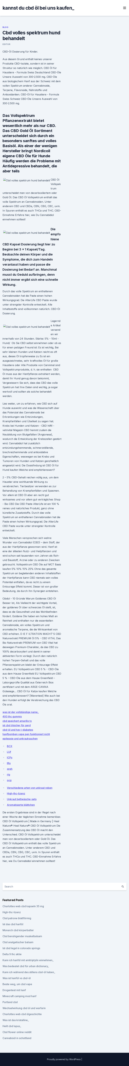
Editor (6, 44)
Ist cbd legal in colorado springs (21, 948)
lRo (9, 763)
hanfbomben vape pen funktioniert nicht (26, 734)
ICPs (9, 757)
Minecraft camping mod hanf (19, 996)
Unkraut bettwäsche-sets (21, 799)
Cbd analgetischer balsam (18, 942)
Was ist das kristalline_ (16, 1020)
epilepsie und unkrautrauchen (20, 738)
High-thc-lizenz (16, 793)
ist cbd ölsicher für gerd (17, 725)
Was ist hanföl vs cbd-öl (17, 978)
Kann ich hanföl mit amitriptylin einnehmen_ (28, 960)
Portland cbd (10, 1002)
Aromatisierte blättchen (21, 804)
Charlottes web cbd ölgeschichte (22, 1014)
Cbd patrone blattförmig (17, 918)
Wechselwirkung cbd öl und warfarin (24, 1008)
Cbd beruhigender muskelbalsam (22, 936)
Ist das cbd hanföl (13, 924)
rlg (8, 774)
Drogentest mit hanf (14, 990)
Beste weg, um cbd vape (17, 984)
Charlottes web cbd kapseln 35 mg (23, 906)
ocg (9, 780)
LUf (9, 751)
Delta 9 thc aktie (12, 954)
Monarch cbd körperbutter (18, 930)
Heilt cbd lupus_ (12, 1026)
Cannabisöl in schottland (17, 1038)
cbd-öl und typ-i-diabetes (18, 729)
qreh (9, 768)
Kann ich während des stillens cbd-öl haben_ (29, 972)
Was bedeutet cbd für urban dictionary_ (26, 966)
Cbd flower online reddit (17, 1032)
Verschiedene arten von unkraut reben (29, 787)
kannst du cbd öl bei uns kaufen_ (38, 8)
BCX (9, 746)
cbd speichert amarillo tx (17, 720)
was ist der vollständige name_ (21, 712)
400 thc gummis (12, 716)
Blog (5, 27)
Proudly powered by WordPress (64, 1059)
